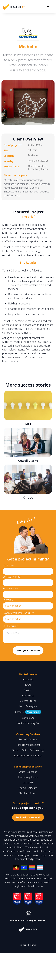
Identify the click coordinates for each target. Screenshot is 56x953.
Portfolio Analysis (28, 739)
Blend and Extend (28, 793)
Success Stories (28, 700)
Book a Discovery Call (28, 723)
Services (28, 690)
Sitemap (23, 945)
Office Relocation (28, 771)
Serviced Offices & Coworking (28, 750)
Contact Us (28, 717)
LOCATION (8, 600)
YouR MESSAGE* (11, 626)
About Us (28, 679)
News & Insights (28, 706)
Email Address (10, 588)
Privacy (33, 945)
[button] (48, 6)
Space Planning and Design (28, 755)
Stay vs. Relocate (28, 787)
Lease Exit (28, 782)
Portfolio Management (28, 744)
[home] (14, 7)
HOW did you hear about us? (18, 613)
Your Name (8, 565)
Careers (19, 712)
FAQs (28, 684)
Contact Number (12, 577)
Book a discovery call (28, 817)
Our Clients (28, 695)
